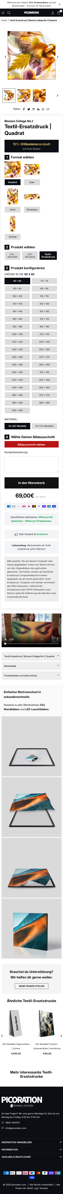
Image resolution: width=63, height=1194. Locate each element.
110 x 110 (44, 296)
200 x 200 (17, 334)
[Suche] (9, 12)
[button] (58, 13)
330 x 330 (44, 380)
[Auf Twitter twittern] (28, 109)
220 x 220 (17, 341)
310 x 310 (44, 372)
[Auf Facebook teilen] (24, 109)
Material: (11, 419)
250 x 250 (44, 349)
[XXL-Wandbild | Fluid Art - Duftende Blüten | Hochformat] (47, 1023)
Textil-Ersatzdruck (48, 255)
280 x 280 (17, 364)
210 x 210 (44, 334)
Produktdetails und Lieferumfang (20, 675)
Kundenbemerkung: (16, 452)
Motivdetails (10, 666)
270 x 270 (44, 357)
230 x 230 (44, 341)
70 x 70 (44, 281)
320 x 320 (17, 380)
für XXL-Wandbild (44, 426)
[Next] (57, 56)
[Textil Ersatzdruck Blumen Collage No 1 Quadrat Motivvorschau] (24, 95)
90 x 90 (44, 288)
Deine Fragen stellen (31, 986)
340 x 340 (17, 387)
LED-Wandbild (30, 255)
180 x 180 (17, 326)
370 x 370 (44, 395)
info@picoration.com (15, 1128)
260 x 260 (17, 357)
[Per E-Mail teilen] (48, 109)
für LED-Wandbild (17, 426)
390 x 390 (44, 402)
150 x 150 (44, 311)
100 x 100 (17, 296)
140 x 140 (17, 311)
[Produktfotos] (31, 746)
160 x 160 (17, 319)
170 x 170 (44, 319)
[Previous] (5, 56)
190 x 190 (44, 326)
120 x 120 (17, 303)
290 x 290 (44, 364)
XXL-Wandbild (12, 255)
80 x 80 (17, 288)
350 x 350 (44, 387)
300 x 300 (17, 372)
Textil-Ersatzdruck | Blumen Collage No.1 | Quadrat (29, 656)
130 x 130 (44, 303)
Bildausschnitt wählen (31, 444)
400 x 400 (17, 410)
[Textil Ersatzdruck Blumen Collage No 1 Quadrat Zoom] (39, 95)
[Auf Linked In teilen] (38, 109)
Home (4, 20)
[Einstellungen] (53, 13)
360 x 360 (17, 395)
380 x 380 (17, 402)
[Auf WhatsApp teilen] (43, 109)
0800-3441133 (12, 1122)
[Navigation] (3, 12)
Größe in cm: (19, 274)
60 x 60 (17, 281)
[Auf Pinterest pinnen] (33, 109)
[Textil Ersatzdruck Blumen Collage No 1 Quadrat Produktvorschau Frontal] (9, 96)
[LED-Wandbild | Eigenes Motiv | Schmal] (16, 1023)
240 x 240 (17, 349)
